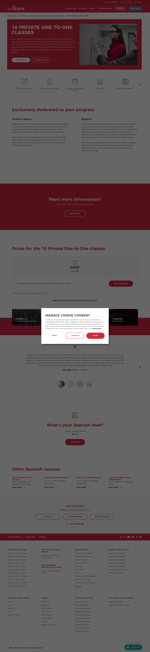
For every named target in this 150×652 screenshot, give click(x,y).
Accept (95, 335)
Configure (75, 335)
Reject (54, 335)
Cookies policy (97, 328)
